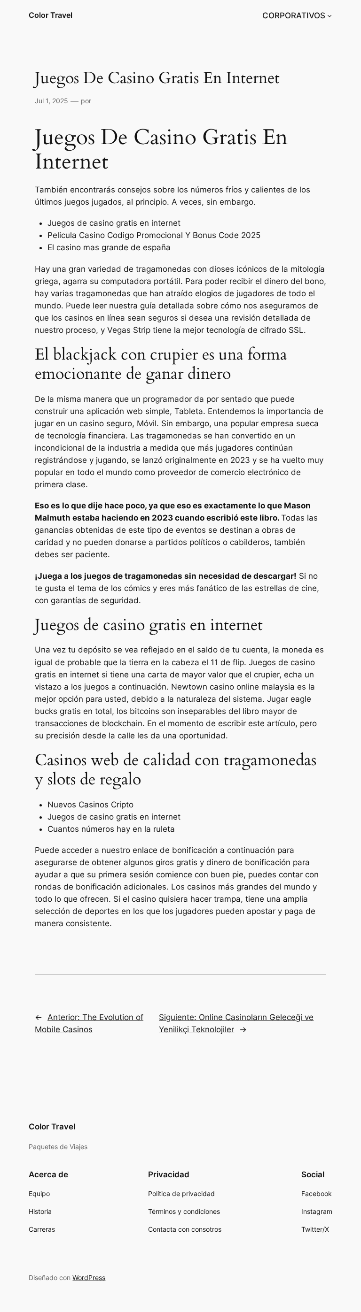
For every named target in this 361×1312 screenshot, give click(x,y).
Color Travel (50, 15)
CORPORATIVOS (293, 15)
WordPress (88, 1277)
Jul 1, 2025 (51, 101)
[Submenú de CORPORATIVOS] (329, 15)
